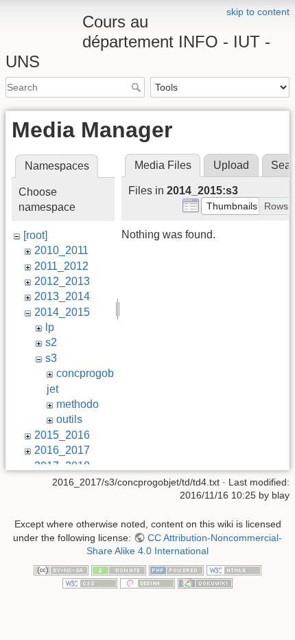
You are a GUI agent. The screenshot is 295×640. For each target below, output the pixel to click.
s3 (51, 358)
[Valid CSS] (89, 583)
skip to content (258, 11)
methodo (77, 404)
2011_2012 (61, 266)
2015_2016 (62, 435)
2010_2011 (61, 250)
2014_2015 (62, 312)
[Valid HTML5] (233, 569)
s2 (51, 342)
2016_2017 (62, 450)
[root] (35, 235)
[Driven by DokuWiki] (205, 583)
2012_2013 (62, 281)
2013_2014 (62, 296)
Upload (231, 165)
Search (137, 87)
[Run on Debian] (147, 583)
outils (69, 419)
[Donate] (118, 569)
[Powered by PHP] (176, 569)
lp (49, 327)
